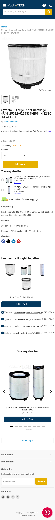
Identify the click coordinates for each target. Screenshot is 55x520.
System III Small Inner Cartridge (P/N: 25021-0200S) (25, 326)
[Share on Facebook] (3, 241)
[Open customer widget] (47, 513)
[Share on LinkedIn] (13, 241)
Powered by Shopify (27, 515)
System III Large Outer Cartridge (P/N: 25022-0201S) (26, 333)
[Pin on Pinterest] (19, 241)
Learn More (17, 183)
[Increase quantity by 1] (24, 155)
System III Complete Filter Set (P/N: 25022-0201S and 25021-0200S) (27, 408)
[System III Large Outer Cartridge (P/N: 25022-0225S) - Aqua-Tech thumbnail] (5, 99)
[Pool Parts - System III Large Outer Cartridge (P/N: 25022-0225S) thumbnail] (15, 99)
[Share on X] (8, 241)
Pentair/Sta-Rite (11, 121)
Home (4, 27)
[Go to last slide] (4, 391)
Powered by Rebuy (27, 429)
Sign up (41, 481)
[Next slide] (51, 391)
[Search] (48, 12)
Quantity (4, 150)
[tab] (11, 426)
